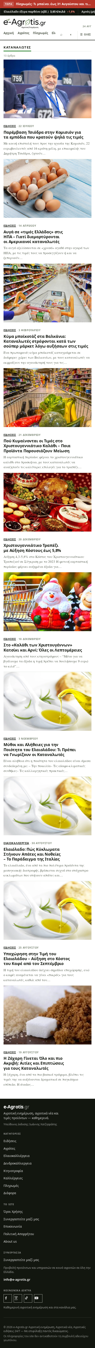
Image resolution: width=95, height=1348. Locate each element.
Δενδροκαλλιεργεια (18, 1163)
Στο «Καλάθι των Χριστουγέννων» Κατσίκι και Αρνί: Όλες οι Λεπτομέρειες (43, 647)
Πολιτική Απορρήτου (19, 1234)
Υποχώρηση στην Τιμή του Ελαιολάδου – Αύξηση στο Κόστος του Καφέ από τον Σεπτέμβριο (37, 958)
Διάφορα (10, 1193)
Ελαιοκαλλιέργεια (16, 843)
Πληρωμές (40, 33)
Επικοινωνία (13, 1226)
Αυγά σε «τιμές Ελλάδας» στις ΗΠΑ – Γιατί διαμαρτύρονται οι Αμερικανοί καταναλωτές (33, 236)
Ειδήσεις (10, 126)
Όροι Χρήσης (13, 1211)
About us (10, 1241)
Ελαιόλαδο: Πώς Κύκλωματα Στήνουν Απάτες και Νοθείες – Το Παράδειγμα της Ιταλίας (32, 854)
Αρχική (9, 33)
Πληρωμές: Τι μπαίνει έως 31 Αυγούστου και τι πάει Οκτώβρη (53, 4)
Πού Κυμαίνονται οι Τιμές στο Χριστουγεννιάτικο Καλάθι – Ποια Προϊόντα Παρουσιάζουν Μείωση (37, 445)
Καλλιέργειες (13, 1178)
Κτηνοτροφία (13, 1171)
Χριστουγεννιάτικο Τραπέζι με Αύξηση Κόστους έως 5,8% (32, 548)
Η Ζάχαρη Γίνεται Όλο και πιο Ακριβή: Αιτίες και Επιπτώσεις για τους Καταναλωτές (34, 1063)
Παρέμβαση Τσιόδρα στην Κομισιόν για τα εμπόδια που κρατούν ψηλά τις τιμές (43, 135)
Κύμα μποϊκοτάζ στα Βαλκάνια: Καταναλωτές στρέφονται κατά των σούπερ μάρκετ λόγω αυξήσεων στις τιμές (46, 341)
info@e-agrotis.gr (17, 1279)
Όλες (85, 34)
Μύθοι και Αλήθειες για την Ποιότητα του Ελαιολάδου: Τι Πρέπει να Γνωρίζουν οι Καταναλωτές (40, 749)
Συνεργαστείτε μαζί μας (21, 1219)
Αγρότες (23, 33)
